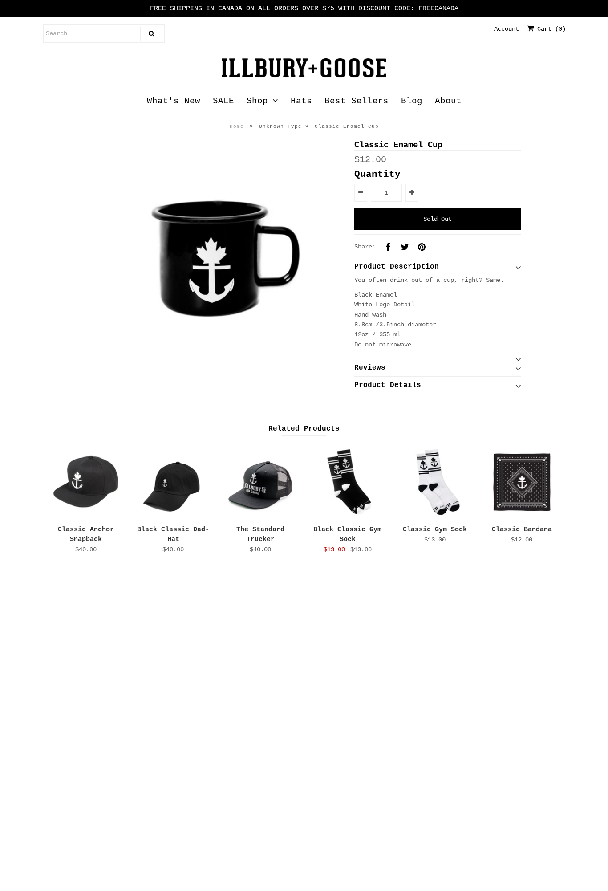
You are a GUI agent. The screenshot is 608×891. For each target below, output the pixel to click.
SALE (223, 101)
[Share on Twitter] (405, 246)
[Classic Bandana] (522, 482)
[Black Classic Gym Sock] (347, 482)
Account (506, 29)
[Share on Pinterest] (422, 246)
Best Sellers (356, 101)
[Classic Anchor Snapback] (86, 482)
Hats (301, 101)
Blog (411, 101)
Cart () (550, 29)
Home (237, 126)
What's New (173, 101)
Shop (257, 101)
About (448, 101)
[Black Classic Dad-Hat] (173, 482)
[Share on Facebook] (388, 246)
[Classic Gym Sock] (435, 482)
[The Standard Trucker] (260, 482)
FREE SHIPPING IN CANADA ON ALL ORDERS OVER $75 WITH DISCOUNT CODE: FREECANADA (304, 8)
